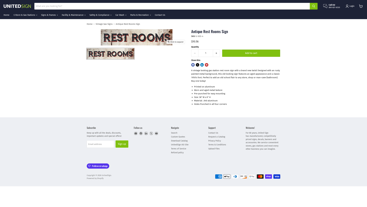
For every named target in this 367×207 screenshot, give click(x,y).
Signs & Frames (48, 15)
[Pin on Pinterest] (206, 65)
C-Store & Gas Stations (25, 15)
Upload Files (214, 148)
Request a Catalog (216, 137)
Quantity (195, 47)
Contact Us (160, 15)
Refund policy (177, 152)
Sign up (122, 143)
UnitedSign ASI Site (180, 144)
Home (6, 15)
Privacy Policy (214, 141)
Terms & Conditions (217, 144)
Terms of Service (178, 148)
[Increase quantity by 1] (216, 53)
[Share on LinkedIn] (202, 65)
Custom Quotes (178, 137)
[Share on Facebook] (193, 65)
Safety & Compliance (99, 15)
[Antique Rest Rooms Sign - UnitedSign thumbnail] (110, 53)
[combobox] (172, 6)
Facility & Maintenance (73, 15)
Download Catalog (179, 141)
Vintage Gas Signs (104, 24)
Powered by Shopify (95, 178)
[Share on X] (197, 65)
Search (174, 133)
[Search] (314, 6)
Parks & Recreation (139, 15)
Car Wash (120, 15)
